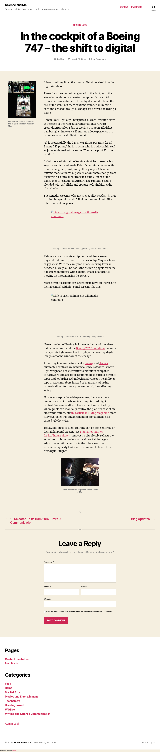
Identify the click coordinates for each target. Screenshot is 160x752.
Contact (124, 7)
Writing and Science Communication (27, 713)
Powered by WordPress (46, 742)
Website (47, 599)
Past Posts (136, 7)
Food (8, 683)
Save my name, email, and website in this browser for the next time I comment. (79, 612)
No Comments (99, 59)
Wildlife (10, 709)
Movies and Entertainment (21, 696)
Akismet (14, 750)
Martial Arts (12, 692)
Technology (80, 25)
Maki (62, 59)
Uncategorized (14, 705)
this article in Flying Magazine (90, 413)
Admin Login (12, 723)
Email (84, 587)
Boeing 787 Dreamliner (90, 348)
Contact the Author (17, 659)
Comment (49, 562)
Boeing (89, 363)
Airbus (103, 363)
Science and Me (16, 4)
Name (47, 587)
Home (8, 688)
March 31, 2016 (79, 59)
